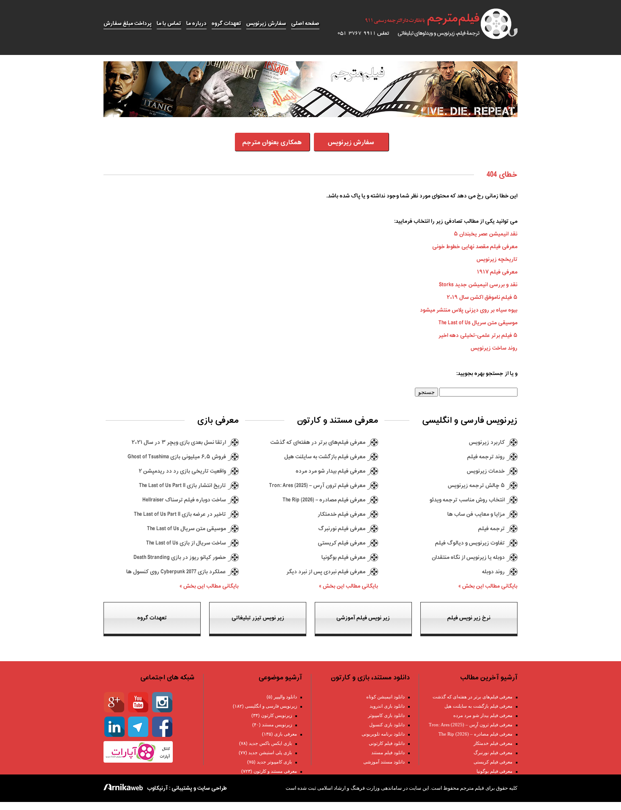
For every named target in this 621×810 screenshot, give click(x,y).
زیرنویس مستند (277, 724)
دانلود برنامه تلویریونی (383, 733)
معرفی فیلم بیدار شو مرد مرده (330, 471)
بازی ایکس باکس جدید (270, 743)
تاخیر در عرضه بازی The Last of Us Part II (180, 514)
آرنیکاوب (157, 788)
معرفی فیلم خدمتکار (341, 514)
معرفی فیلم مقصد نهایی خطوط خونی (475, 246)
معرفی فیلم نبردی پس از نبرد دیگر (325, 571)
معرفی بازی (285, 733)
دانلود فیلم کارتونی (387, 743)
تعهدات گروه (226, 23)
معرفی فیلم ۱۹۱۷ (497, 272)
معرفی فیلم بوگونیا (343, 557)
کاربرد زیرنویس (487, 442)
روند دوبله (493, 571)
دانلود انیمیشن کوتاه (385, 696)
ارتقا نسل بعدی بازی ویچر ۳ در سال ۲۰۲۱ (178, 442)
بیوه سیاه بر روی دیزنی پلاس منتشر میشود (469, 310)
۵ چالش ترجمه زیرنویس (476, 485)
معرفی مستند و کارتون (275, 771)
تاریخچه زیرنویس (497, 259)
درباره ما (196, 23)
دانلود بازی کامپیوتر (386, 715)
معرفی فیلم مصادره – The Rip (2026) (324, 500)
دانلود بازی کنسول (387, 724)
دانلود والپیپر (285, 696)
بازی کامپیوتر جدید (274, 761)
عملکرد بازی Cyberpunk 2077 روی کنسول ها (176, 571)
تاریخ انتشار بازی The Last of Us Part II (182, 485)
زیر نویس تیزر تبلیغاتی (258, 618)
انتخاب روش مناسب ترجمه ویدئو (467, 500)
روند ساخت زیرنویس (494, 348)
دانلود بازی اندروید (387, 706)
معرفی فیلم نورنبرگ (341, 528)
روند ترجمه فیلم (486, 457)
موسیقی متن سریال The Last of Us (478, 322)
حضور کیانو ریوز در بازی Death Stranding (179, 557)
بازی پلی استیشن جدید (270, 752)
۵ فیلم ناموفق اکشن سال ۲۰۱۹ (482, 297)
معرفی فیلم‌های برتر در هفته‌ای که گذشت (317, 442)
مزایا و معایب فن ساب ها (476, 514)
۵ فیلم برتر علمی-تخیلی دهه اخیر (478, 335)
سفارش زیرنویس (266, 23)
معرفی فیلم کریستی (341, 543)
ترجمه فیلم (491, 528)
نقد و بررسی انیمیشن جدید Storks (478, 284)
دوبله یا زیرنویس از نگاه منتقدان (468, 557)
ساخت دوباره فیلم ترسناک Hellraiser (184, 500)
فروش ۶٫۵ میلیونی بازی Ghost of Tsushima (177, 457)
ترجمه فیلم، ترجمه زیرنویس (423, 23)
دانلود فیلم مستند (388, 752)
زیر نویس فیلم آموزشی (363, 618)
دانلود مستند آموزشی (384, 761)
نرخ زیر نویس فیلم (468, 618)
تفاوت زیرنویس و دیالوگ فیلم (470, 543)
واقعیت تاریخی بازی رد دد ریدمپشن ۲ (182, 471)
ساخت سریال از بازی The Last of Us (186, 543)
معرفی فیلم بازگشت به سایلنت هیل (324, 457)
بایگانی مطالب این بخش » (488, 586)
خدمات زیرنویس (486, 471)
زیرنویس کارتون (276, 715)
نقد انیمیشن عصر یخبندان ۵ (486, 234)
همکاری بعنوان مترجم (272, 143)
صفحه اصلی (305, 23)
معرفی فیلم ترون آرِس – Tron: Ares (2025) (317, 485)
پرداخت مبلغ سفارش (128, 23)
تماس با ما (169, 23)
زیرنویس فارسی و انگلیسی (271, 706)
